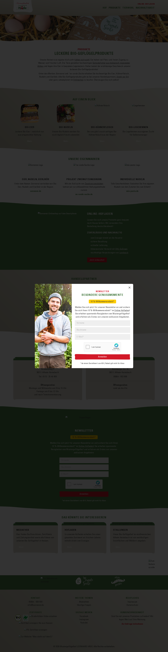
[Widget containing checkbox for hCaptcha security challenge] (102, 347)
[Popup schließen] (129, 287)
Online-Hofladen (121, 310)
